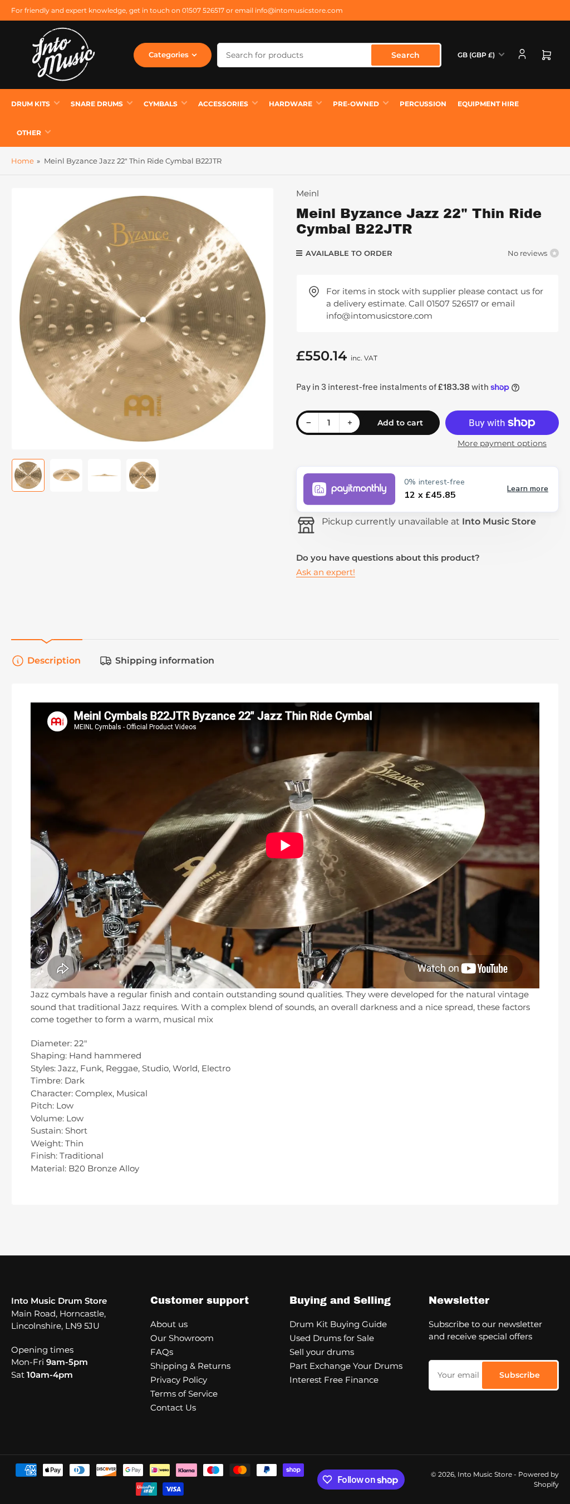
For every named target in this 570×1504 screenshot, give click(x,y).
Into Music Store (485, 1474)
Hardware (290, 104)
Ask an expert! (325, 572)
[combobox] (329, 55)
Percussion (423, 104)
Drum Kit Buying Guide (338, 1324)
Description (54, 660)
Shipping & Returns (190, 1365)
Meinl (307, 193)
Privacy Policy (178, 1379)
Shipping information (164, 660)
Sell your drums (321, 1352)
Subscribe (519, 1375)
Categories (169, 54)
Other (29, 132)
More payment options (502, 443)
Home (22, 160)
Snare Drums (97, 104)
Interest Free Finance (334, 1379)
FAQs (161, 1352)
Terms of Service (184, 1393)
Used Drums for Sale (331, 1338)
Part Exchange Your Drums (345, 1365)
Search (405, 55)
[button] (427, 489)
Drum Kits (30, 104)
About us (169, 1324)
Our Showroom (182, 1338)
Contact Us (173, 1407)
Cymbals (161, 104)
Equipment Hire (488, 104)
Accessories (223, 104)
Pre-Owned (356, 104)
